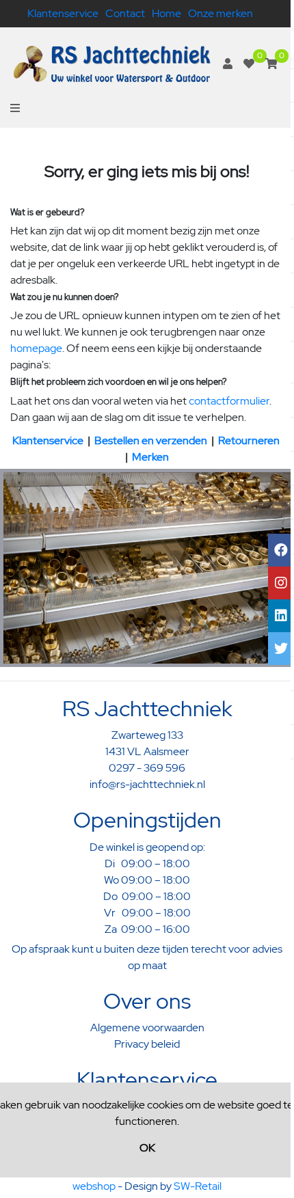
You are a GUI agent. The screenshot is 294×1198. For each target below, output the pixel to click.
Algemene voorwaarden (147, 1027)
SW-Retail (198, 1186)
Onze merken (220, 13)
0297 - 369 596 (147, 768)
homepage (36, 348)
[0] (248, 64)
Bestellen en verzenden (150, 440)
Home (166, 13)
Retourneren (249, 440)
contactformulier (229, 401)
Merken (150, 457)
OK (147, 1148)
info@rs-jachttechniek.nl (147, 784)
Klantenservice (62, 13)
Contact (125, 13)
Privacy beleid (147, 1044)
